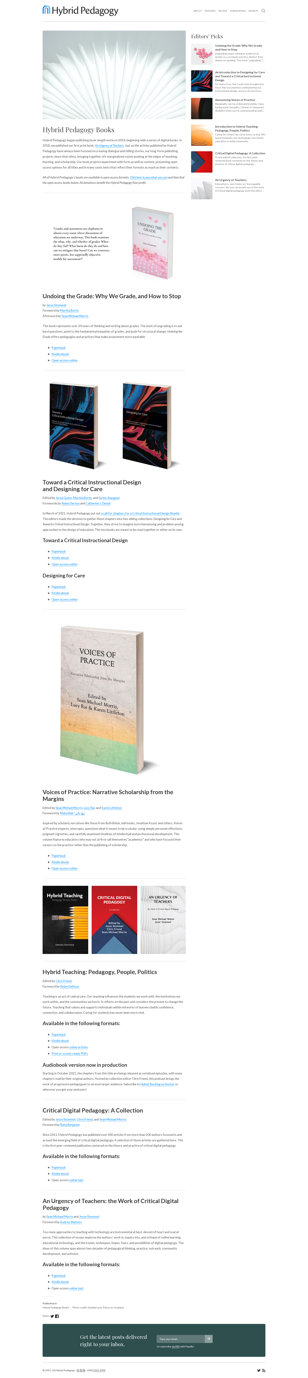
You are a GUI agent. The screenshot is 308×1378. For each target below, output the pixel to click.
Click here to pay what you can (148, 177)
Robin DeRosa (69, 986)
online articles (78, 1047)
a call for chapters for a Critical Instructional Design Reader (140, 513)
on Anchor (157, 1084)
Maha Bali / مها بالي (72, 813)
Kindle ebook (60, 354)
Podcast (210, 10)
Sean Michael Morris (74, 316)
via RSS (176, 1346)
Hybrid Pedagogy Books (56, 1307)
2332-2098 (99, 1370)
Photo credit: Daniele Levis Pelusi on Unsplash (98, 1307)
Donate (253, 10)
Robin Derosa (70, 503)
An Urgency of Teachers (109, 145)
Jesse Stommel (56, 305)
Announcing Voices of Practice (235, 99)
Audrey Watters (71, 1222)
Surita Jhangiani (109, 498)
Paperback (59, 347)
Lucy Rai (89, 808)
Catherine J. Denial (98, 503)
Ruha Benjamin (70, 1125)
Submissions (238, 10)
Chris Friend (64, 981)
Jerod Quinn (64, 498)
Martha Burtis (69, 310)
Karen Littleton (111, 808)
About (198, 10)
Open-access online (64, 360)
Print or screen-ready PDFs (70, 1053)
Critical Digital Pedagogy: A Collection (240, 153)
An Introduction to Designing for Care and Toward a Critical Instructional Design (240, 76)
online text (76, 1180)
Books (223, 10)
